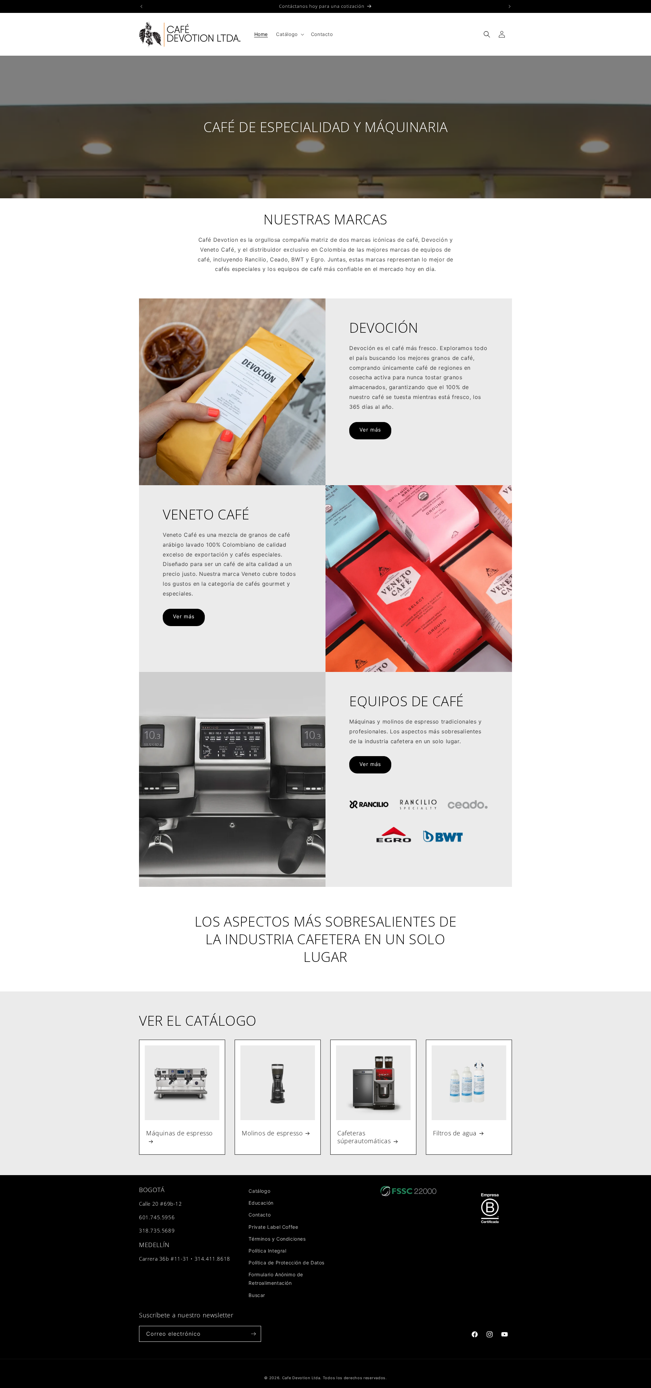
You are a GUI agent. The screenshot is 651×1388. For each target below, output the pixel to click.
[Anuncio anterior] (141, 6)
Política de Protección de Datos (286, 1262)
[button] (289, 34)
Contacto (260, 1215)
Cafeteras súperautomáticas (364, 1137)
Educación (261, 1203)
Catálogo (259, 1191)
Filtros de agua (455, 1133)
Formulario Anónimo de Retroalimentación (276, 1279)
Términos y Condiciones (277, 1239)
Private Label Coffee (273, 1226)
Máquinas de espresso (179, 1133)
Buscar (257, 1295)
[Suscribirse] (253, 1334)
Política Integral (267, 1251)
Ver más (370, 429)
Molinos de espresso (272, 1133)
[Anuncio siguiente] (509, 6)
